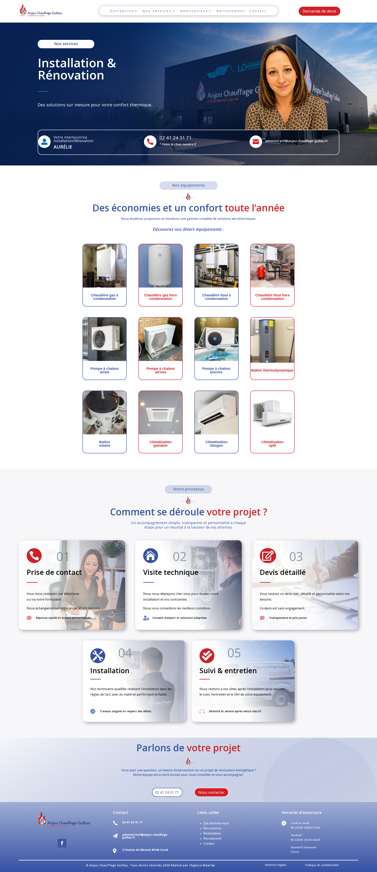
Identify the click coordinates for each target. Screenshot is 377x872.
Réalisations (194, 11)
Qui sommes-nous (216, 823)
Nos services (157, 11)
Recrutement (231, 11)
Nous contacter (211, 792)
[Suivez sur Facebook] (62, 843)
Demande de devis (319, 11)
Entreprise (122, 11)
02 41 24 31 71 (167, 792)
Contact (258, 11)
